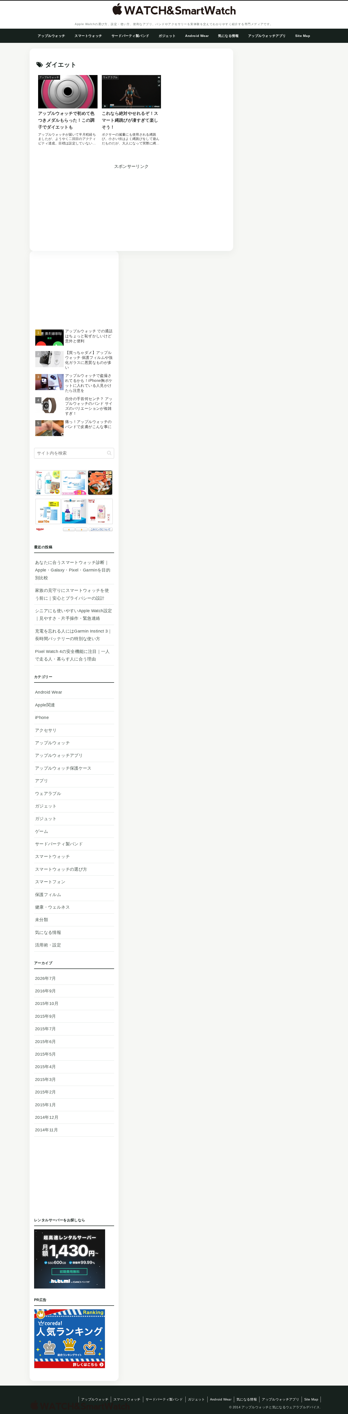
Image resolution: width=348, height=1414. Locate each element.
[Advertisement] (84, 203)
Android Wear (221, 1399)
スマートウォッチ (127, 1399)
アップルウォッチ (94, 1399)
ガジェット (196, 1399)
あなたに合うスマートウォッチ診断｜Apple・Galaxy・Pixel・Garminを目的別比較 (72, 570)
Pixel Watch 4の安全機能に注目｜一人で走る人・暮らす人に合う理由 (72, 655)
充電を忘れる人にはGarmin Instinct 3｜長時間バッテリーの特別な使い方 (73, 635)
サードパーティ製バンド (164, 1399)
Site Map (311, 1399)
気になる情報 (246, 1399)
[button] (109, 453)
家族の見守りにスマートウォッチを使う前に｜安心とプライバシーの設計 (72, 594)
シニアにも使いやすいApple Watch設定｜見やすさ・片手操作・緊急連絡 (73, 614)
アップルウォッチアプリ (280, 1399)
